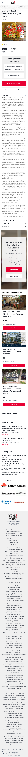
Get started (14, 270)
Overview (5, 95)
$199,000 (7, 320)
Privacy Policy (17, 755)
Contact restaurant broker (14, 90)
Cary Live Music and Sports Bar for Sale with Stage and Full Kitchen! (12, 460)
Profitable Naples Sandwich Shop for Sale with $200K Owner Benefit (13, 469)
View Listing (14, 328)
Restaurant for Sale (9, 98)
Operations (5, 223)
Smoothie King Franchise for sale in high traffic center (13, 465)
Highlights (5, 226)
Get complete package (14, 83)
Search (5, 6)
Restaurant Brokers (9, 128)
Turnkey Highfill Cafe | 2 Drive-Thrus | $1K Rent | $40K (14, 456)
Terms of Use (11, 755)
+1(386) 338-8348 (15, 75)
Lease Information (8, 220)
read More (4, 435)
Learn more (14, 276)
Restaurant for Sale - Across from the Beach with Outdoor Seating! (12, 473)
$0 (4, 358)
